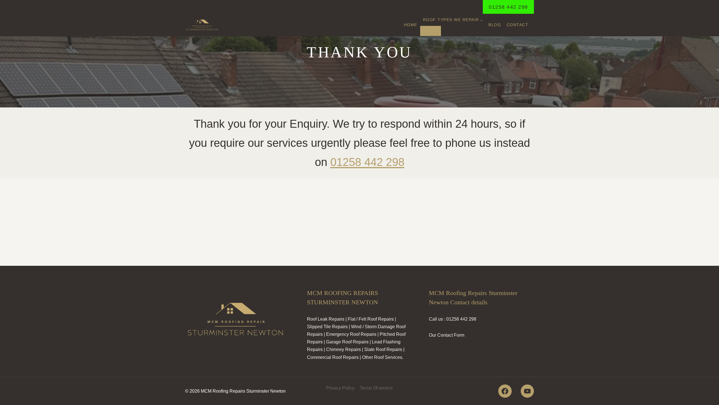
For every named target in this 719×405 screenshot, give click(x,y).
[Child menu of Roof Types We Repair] (430, 31)
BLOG (494, 24)
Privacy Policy (340, 388)
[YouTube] (527, 391)
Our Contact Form (446, 335)
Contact (518, 24)
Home (410, 24)
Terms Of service (376, 388)
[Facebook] (504, 391)
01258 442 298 (508, 7)
